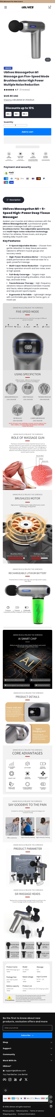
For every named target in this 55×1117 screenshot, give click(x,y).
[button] (49, 7)
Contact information (26, 1114)
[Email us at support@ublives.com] (51, 1101)
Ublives (8, 68)
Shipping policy (9, 1114)
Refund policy (22, 1111)
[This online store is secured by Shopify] (9, 174)
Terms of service (37, 1111)
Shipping (8, 100)
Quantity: (8, 122)
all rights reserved (23, 1107)
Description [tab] (15, 200)
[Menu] (5, 7)
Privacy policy (8, 1111)
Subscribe (25, 1035)
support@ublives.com (16, 1070)
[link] (17, 90)
